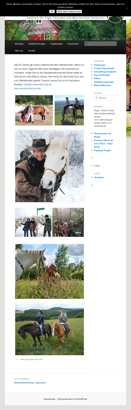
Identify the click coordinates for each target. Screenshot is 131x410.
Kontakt (31, 50)
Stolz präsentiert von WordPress (72, 399)
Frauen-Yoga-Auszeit (104, 68)
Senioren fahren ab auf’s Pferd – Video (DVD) (103, 143)
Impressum (40, 382)
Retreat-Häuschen (102, 85)
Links (97, 165)
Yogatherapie (56, 43)
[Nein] (127, 8)
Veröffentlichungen (36, 43)
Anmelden (99, 177)
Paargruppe (100, 64)
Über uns (19, 50)
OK (52, 11)
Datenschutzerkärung (24, 382)
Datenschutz (49, 399)
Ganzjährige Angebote (105, 71)
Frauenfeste (72, 43)
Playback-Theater (102, 150)
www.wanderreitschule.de (27, 88)
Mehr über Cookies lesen (69, 11)
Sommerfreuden (102, 74)
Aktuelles (19, 43)
